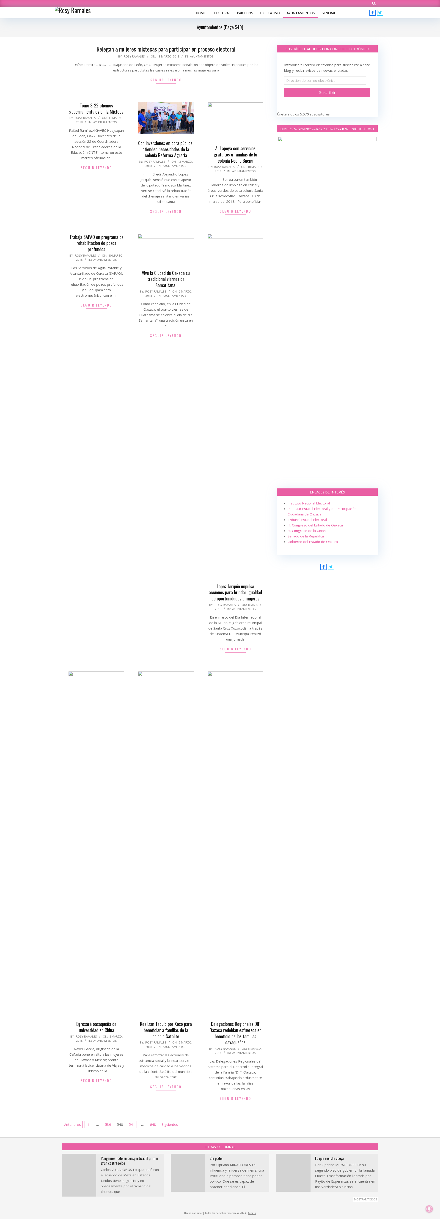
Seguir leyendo (166, 79)
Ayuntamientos (202, 56)
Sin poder (216, 1158)
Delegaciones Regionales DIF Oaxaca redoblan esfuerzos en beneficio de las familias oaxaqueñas (235, 1033)
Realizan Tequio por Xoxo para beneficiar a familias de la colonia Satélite (166, 1029)
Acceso (252, 1213)
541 (132, 1124)
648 (153, 1124)
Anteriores (72, 1124)
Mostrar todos (365, 1199)
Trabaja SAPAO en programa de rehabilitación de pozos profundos (96, 242)
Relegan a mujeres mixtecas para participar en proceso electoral (165, 48)
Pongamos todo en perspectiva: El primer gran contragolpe (129, 1161)
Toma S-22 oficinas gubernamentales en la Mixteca (96, 108)
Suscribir (327, 92)
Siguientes (170, 1124)
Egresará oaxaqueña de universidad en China (96, 1026)
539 (108, 1124)
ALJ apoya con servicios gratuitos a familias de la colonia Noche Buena (235, 154)
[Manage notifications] (429, 1209)
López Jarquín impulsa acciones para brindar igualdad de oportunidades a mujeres (235, 592)
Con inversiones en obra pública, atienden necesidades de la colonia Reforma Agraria (165, 149)
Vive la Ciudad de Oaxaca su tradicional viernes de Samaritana (166, 278)
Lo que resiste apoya (329, 1158)
